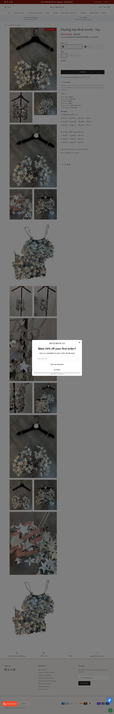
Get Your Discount (57, 364)
